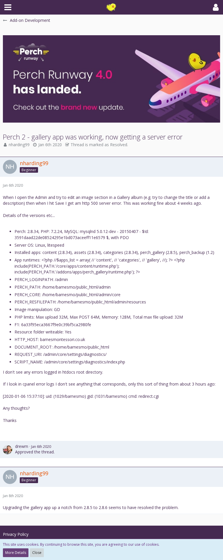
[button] (8, 7)
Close (37, 552)
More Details (15, 552)
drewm (21, 446)
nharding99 (19, 144)
